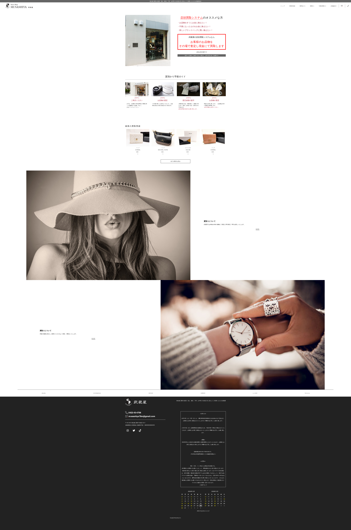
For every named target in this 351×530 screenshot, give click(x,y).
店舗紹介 (334, 6)
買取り (312, 6)
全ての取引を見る (175, 161)
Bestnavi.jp (307, 393)
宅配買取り (322, 6)
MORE (257, 229)
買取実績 (292, 6)
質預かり (303, 6)
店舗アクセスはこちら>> (133, 107)
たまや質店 (255, 393)
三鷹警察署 (203, 393)
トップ (282, 6)
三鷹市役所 (150, 393)
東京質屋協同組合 (97, 393)
